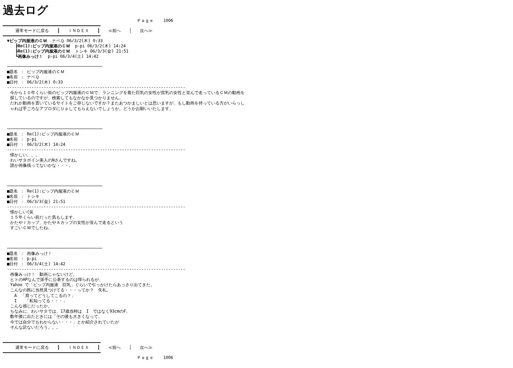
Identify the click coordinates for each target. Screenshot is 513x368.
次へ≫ (146, 30)
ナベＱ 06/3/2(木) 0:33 (55, 40)
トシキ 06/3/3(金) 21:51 (73, 51)
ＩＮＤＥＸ (78, 30)
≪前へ (114, 30)
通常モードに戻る (32, 30)
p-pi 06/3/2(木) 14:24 (72, 46)
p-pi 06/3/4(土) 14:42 (58, 56)
